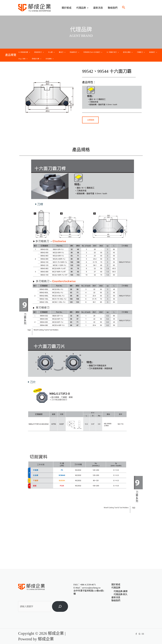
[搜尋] (60, 606)
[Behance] (143, 634)
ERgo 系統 (22, 59)
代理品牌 (81, 7)
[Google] (140, 634)
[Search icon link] (123, 8)
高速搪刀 (152, 52)
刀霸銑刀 (140, 52)
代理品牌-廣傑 (121, 591)
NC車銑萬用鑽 (23, 52)
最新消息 (98, 7)
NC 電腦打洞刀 (112, 52)
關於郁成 (66, 7)
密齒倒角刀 (73, 52)
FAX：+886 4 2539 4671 (85, 584)
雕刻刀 (61, 52)
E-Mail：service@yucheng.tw (87, 587)
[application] (87, 8)
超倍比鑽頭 (127, 52)
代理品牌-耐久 (121, 594)
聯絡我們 (112, 7)
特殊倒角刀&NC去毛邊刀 (92, 52)
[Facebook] (136, 634)
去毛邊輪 (49, 59)
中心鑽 (50, 52)
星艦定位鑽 (35, 59)
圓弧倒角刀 (38, 52)
